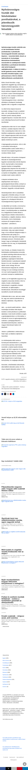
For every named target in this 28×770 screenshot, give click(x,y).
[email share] (8, 394)
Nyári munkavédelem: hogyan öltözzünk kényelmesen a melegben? (12, 581)
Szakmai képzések (7, 679)
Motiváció (5, 672)
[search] (26, 2)
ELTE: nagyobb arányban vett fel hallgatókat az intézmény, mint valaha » (14, 380)
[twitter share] (5, 394)
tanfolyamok (5, 684)
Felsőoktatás (4, 6)
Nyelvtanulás (6, 674)
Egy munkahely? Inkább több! (12, 461)
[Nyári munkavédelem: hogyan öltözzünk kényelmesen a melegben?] (14, 568)
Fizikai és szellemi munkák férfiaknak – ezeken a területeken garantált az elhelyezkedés (12, 599)
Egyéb (3, 483)
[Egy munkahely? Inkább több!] (14, 451)
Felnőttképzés (6, 662)
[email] (14, 768)
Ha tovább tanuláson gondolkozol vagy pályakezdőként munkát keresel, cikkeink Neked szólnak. (14, 739)
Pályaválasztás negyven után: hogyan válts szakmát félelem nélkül (13, 489)
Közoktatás (5, 670)
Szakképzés (5, 677)
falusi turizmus (6, 660)
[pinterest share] (10, 394)
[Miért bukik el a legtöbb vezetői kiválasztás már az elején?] (14, 538)
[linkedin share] (13, 394)
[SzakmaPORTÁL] (14, 2)
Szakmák (3, 612)
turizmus (5, 686)
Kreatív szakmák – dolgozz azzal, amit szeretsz (12, 617)
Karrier (3, 514)
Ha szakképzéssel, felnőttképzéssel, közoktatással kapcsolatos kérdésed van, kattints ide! (12, 748)
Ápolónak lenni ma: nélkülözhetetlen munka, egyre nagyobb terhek (11, 520)
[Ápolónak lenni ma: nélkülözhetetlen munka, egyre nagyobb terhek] (14, 506)
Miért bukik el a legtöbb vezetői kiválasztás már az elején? (12, 551)
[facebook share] (2, 394)
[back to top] (25, 764)
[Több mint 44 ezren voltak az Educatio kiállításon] (14, 430)
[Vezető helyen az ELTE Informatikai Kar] (14, 408)
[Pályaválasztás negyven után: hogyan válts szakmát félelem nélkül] (14, 475)
